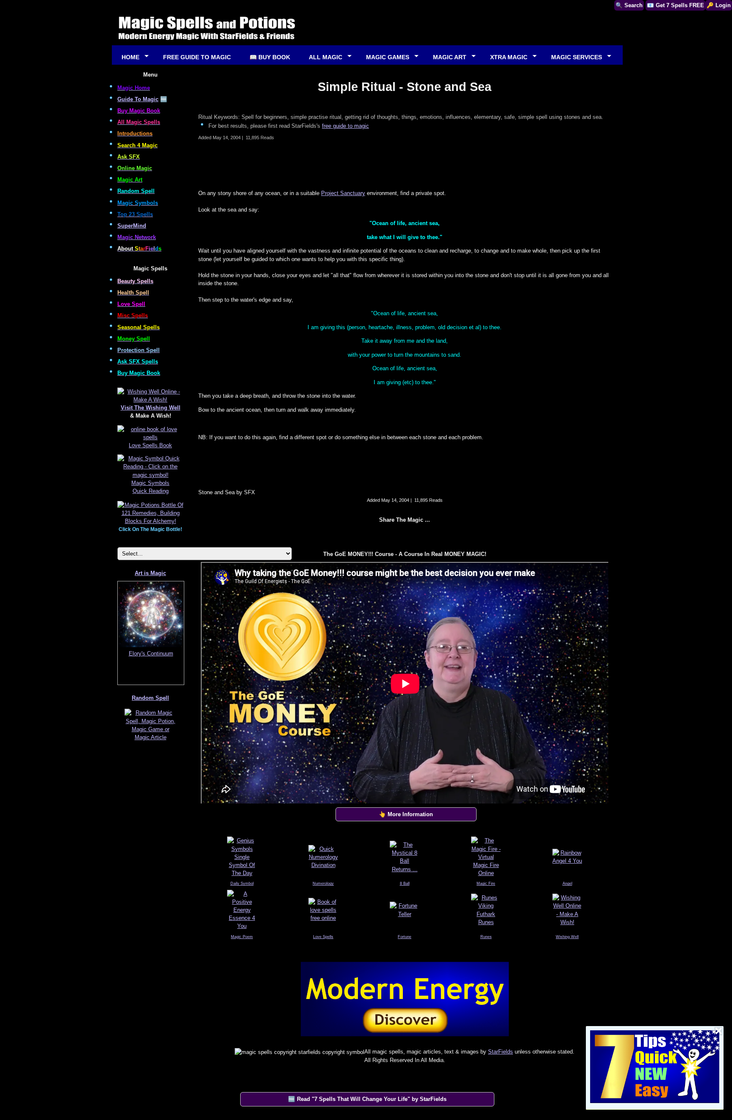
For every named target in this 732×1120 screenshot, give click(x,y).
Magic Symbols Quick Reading (150, 487)
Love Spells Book (150, 445)
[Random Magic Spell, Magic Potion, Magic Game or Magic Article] (150, 740)
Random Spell (150, 698)
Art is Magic (150, 573)
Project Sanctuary (343, 193)
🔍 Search (629, 5)
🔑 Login (719, 5)
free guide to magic (345, 126)
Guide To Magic (137, 99)
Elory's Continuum (151, 653)
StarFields (500, 1051)
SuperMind (131, 226)
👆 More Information (406, 814)
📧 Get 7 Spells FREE (675, 5)
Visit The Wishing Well (150, 408)
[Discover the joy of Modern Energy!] (404, 1038)
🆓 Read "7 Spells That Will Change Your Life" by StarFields (367, 1099)
